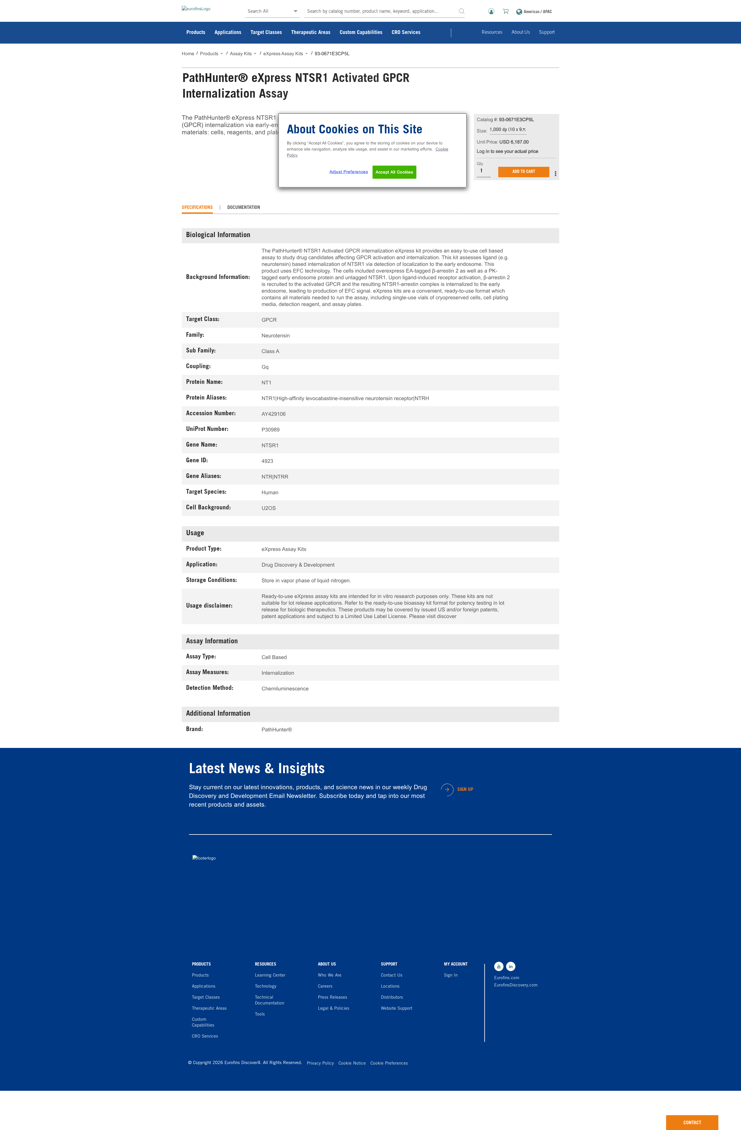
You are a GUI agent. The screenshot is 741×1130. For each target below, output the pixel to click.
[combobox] (384, 12)
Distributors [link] (392, 997)
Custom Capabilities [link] (361, 32)
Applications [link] (228, 32)
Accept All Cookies (394, 172)
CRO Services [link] (406, 32)
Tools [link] (260, 1014)
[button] (461, 11)
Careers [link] (325, 986)
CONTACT (692, 1123)
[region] (372, 150)
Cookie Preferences (389, 1063)
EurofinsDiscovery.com (514, 985)
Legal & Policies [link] (333, 1009)
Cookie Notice (352, 1063)
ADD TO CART (523, 172)
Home (188, 53)
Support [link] (547, 32)
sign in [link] (451, 975)
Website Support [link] (396, 1009)
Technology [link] (265, 986)
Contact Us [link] (391, 975)
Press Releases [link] (332, 997)
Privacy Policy (320, 1063)
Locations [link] (390, 986)
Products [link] (195, 32)
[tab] (197, 208)
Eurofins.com (506, 978)
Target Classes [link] (266, 32)
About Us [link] (521, 32)
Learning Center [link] (270, 975)
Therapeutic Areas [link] (310, 32)
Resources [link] (492, 32)
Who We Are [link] (329, 975)
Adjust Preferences (349, 171)
